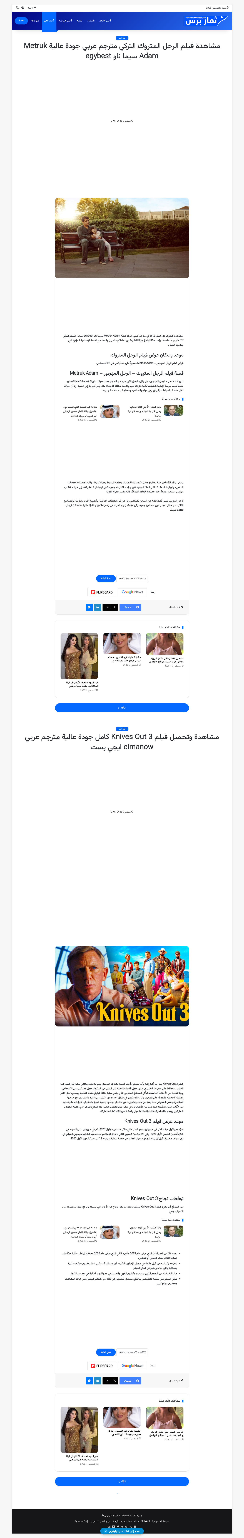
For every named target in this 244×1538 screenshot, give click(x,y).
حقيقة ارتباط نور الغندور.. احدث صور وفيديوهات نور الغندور (124, 659)
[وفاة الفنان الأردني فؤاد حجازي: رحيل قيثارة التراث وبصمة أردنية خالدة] (173, 410)
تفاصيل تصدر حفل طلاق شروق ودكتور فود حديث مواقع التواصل (166, 660)
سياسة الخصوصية (160, 1521)
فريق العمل (105, 1521)
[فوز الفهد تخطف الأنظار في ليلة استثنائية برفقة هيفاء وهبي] (79, 656)
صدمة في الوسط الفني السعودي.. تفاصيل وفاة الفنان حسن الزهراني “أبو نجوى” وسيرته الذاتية (80, 411)
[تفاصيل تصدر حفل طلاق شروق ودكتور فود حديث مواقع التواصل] (164, 644)
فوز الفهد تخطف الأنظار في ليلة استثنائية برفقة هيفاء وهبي (82, 684)
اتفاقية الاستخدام (142, 1521)
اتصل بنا (94, 1521)
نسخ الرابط (106, 578)
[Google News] (132, 592)
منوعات (35, 21)
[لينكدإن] (97, 607)
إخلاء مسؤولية (81, 1521)
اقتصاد (90, 21)
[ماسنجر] (89, 607)
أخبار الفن (49, 21)
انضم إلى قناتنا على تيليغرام (124, 1531)
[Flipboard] (101, 592)
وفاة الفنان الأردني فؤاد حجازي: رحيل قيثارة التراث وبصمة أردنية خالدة (144, 411)
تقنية (79, 21)
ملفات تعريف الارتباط (122, 1521)
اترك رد (122, 707)
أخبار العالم (105, 21)
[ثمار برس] (204, 21)
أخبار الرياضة (65, 21)
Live (21, 20)
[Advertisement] (122, 90)
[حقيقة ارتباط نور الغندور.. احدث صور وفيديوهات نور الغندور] (122, 643)
